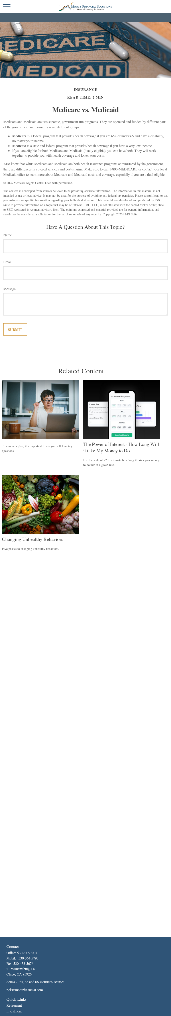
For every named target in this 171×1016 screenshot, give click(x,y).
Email (7, 261)
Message (9, 288)
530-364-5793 (28, 958)
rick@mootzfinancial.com (24, 989)
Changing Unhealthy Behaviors (32, 539)
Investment (14, 1011)
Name (7, 235)
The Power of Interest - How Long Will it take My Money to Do (121, 447)
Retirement (14, 1005)
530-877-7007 (27, 952)
